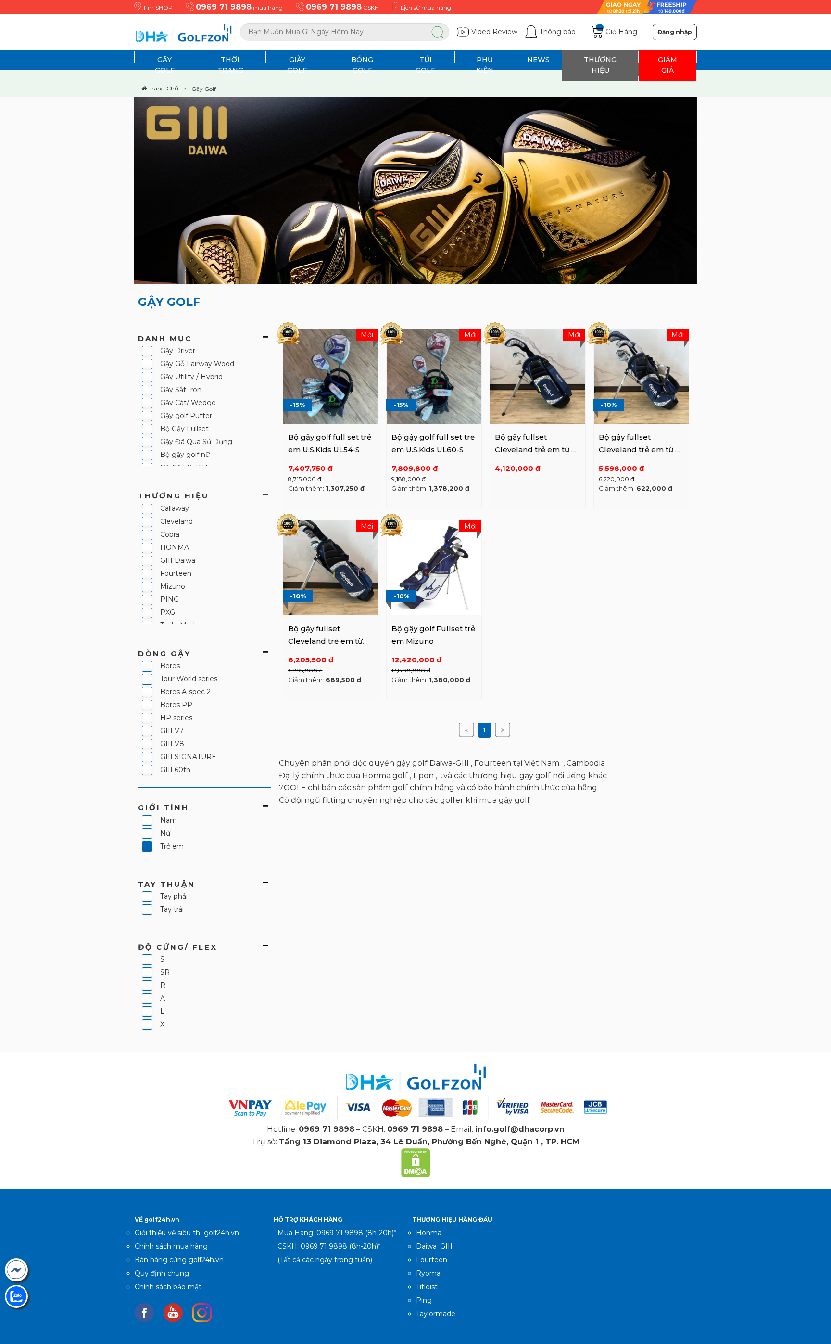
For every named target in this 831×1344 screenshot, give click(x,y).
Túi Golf (425, 65)
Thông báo (558, 31)
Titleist (427, 1286)
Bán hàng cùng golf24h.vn (179, 1259)
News (538, 59)
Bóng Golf (362, 65)
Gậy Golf (165, 65)
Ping (424, 1300)
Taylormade (435, 1313)
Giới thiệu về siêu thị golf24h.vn (187, 1233)
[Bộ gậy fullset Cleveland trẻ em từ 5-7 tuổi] (537, 375)
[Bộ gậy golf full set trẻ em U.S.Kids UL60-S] (434, 375)
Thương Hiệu (600, 65)
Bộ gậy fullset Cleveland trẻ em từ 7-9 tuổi (640, 449)
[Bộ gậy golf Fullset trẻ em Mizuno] (434, 567)
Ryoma (428, 1273)
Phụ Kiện (484, 65)
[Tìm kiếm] (437, 32)
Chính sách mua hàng (171, 1246)
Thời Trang (230, 65)
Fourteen (431, 1259)
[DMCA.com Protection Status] (415, 1161)
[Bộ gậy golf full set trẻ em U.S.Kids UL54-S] (330, 375)
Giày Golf (297, 65)
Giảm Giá (667, 65)
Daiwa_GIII (434, 1246)
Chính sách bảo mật (168, 1286)
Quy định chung (162, 1273)
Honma (428, 1233)
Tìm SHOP (157, 7)
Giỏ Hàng (621, 31)
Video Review (494, 31)
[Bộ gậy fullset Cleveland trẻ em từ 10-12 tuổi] (330, 567)
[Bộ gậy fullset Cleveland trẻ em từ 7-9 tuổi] (641, 375)
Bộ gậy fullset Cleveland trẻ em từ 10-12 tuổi (325, 641)
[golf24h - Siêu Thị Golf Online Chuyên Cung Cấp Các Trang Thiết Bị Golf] (187, 32)
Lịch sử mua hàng (425, 7)
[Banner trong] (415, 239)
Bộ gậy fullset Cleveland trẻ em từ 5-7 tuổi (537, 449)
